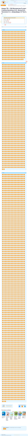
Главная (9, 4)
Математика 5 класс (14, 4)
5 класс (11, 4)
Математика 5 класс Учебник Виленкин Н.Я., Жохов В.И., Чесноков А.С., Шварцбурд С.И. (17, 5)
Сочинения (25, 3)
